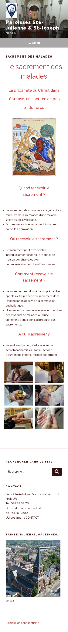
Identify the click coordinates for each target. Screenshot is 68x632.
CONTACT (32, 517)
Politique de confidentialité (22, 622)
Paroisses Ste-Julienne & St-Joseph (32, 25)
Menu (36, 42)
